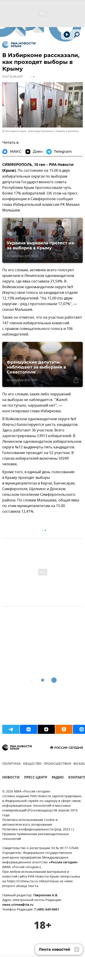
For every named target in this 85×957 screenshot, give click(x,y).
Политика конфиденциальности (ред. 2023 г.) (38, 829)
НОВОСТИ (10, 778)
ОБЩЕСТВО (32, 764)
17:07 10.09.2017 (12, 76)
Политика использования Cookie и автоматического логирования (30, 822)
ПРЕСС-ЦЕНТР (35, 778)
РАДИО (58, 778)
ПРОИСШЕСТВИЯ (57, 764)
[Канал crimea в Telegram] (10, 729)
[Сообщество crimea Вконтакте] (28, 729)
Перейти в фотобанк (67, 131)
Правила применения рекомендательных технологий (35, 837)
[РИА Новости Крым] (18, 44)
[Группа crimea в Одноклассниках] (64, 729)
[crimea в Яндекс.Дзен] (46, 729)
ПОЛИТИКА (11, 764)
